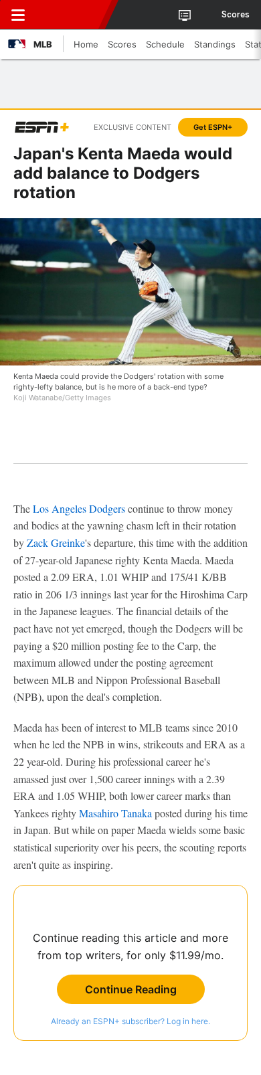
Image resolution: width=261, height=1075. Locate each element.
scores (236, 14)
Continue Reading (131, 989)
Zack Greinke (56, 542)
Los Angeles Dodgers (79, 508)
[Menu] (18, 14)
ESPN (71, 14)
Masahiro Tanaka (115, 813)
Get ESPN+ (212, 127)
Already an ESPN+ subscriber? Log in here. (130, 1021)
